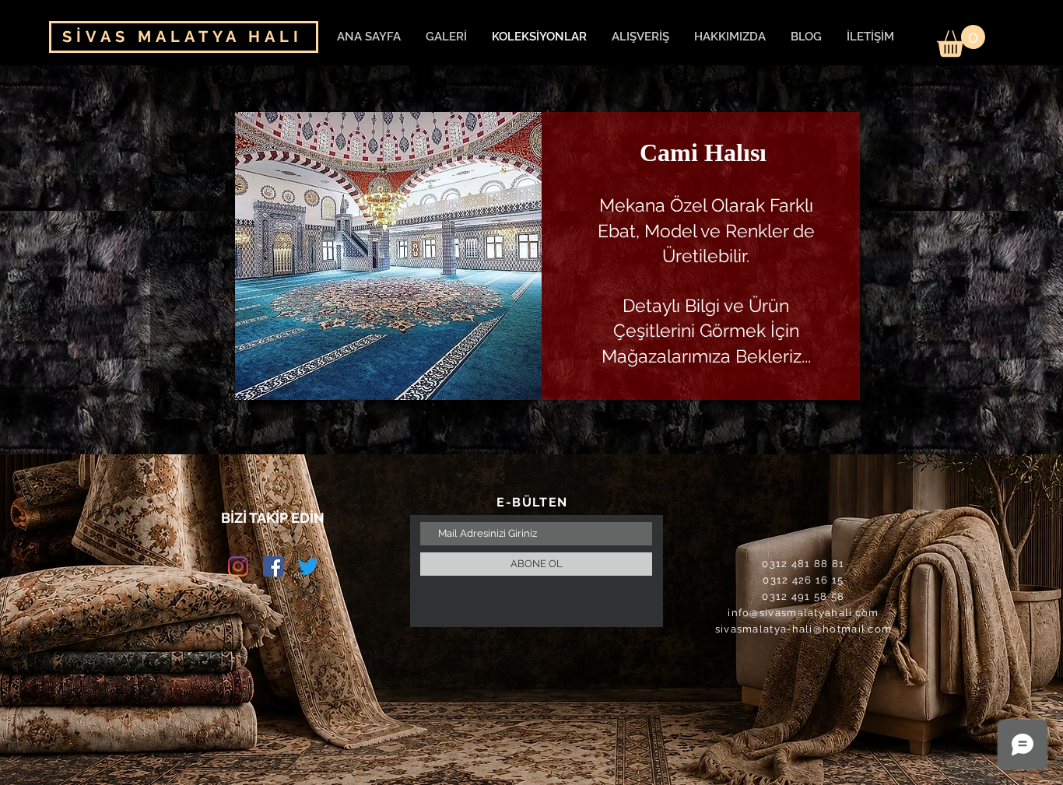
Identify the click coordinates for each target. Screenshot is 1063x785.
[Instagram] (238, 566)
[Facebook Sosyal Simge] (273, 566)
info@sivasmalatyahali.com (803, 613)
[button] (961, 41)
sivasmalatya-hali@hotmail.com (804, 629)
